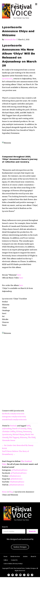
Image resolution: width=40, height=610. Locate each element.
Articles (25, 556)
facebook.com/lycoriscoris (13, 414)
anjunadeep (6, 428)
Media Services (15, 556)
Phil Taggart (14, 437)
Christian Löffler (8, 431)
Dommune (27, 431)
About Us (33, 556)
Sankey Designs (20, 547)
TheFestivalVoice (17, 482)
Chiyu (29, 428)
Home (4, 492)
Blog (11, 492)
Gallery (6, 560)
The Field (31, 437)
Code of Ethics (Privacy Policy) (13, 563)
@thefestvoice (15, 476)
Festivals (13, 426)
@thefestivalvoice (16, 485)
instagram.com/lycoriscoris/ (14, 417)
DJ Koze (19, 431)
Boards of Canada (19, 428)
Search (5, 527)
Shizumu (23, 437)
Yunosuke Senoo (8, 440)
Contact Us (14, 560)
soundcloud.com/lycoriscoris (14, 420)
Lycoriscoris (7, 79)
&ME (28, 426)
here (19, 275)
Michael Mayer (18, 434)
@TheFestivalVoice (19, 470)
